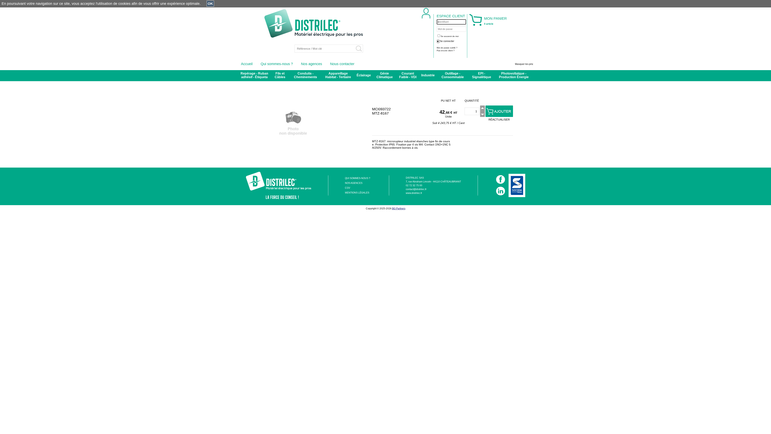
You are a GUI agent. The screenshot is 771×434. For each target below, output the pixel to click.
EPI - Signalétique (481, 75)
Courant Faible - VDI (407, 75)
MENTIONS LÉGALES (357, 192)
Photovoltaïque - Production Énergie (514, 75)
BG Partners (398, 208)
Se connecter (447, 41)
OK (210, 4)
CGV (347, 187)
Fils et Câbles (280, 75)
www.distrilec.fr (414, 193)
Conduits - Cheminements (305, 75)
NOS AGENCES (353, 183)
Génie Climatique (384, 75)
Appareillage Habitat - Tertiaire (338, 75)
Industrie (428, 75)
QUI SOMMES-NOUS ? (357, 178)
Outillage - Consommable (453, 75)
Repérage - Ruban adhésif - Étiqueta (254, 75)
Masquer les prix (524, 64)
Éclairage (364, 75)
